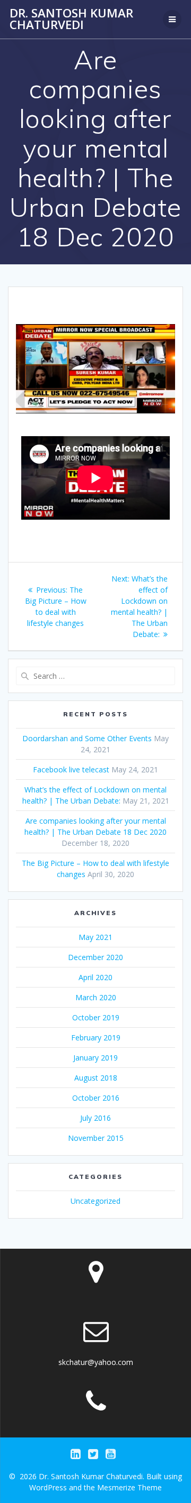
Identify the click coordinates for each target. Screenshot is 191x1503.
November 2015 (96, 1138)
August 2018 (95, 1078)
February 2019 (95, 1037)
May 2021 (95, 937)
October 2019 (95, 1017)
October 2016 (95, 1098)
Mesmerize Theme (129, 1487)
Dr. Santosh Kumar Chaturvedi (71, 19)
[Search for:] (95, 676)
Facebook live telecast (71, 769)
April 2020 (95, 977)
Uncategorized (95, 1201)
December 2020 (95, 957)
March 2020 (95, 997)
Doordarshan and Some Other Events (87, 738)
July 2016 (95, 1118)
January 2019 (95, 1058)
